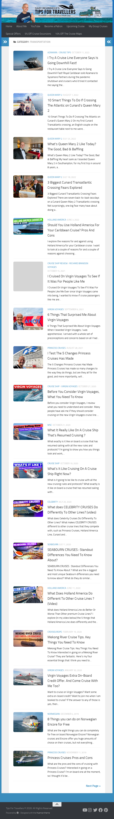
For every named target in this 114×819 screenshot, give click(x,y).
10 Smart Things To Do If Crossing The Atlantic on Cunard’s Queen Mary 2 (74, 105)
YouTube (35, 26)
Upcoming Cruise (76, 26)
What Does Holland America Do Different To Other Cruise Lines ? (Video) (71, 598)
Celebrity (53, 502)
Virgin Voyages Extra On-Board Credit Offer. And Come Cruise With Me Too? (73, 680)
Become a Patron (53, 26)
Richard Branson (78, 263)
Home (9, 26)
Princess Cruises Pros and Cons (70, 758)
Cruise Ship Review (58, 263)
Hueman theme (43, 813)
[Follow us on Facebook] (101, 810)
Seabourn (53, 544)
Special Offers (13, 33)
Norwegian (54, 714)
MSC (50, 425)
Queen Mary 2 (55, 95)
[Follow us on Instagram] (90, 810)
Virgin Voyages (56, 309)
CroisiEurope (55, 632)
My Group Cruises (98, 26)
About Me (21, 26)
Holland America (57, 219)
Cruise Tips (65, 52)
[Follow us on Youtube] (85, 810)
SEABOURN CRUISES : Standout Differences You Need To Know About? (70, 555)
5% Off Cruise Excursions (38, 33)
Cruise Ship (54, 386)
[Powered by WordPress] (18, 813)
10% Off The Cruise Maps (68, 33)
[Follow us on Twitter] (95, 810)
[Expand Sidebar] (5, 41)
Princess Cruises (57, 348)
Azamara (52, 52)
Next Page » (93, 786)
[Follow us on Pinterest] (106, 810)
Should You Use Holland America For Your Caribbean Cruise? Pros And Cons (73, 230)
